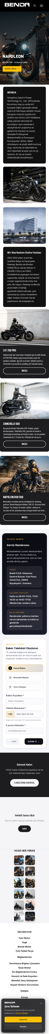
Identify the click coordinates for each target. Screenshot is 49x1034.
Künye (24, 997)
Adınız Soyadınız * (15, 695)
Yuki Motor (24, 938)
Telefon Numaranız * (16, 708)
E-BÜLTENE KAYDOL (24, 782)
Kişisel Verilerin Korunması (24, 984)
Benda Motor (24, 946)
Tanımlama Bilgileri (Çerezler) (24, 963)
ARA (24, 828)
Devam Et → (34, 741)
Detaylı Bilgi (12, 69)
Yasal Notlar (24, 967)
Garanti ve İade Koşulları (24, 976)
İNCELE (24, 370)
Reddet (23, 1027)
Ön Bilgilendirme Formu (24, 971)
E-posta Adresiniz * (15, 725)
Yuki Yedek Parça (24, 951)
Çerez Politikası (21, 1013)
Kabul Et (23, 1020)
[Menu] (41, 6)
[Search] (35, 6)
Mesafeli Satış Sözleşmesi (24, 980)
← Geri (12, 741)
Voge (24, 942)
